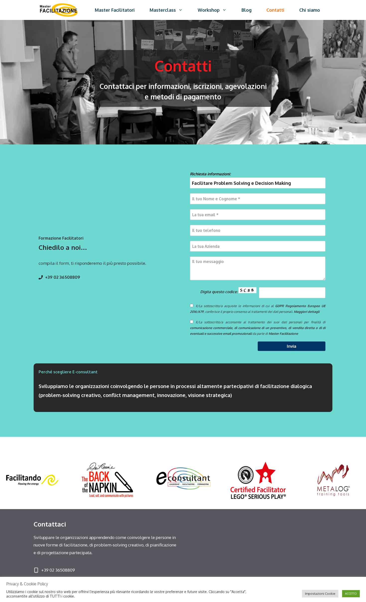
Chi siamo (309, 10)
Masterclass (163, 10)
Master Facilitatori (115, 10)
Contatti (275, 10)
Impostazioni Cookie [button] (320, 594)
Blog (246, 10)
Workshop (209, 10)
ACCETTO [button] (351, 593)
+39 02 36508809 (62, 277)
